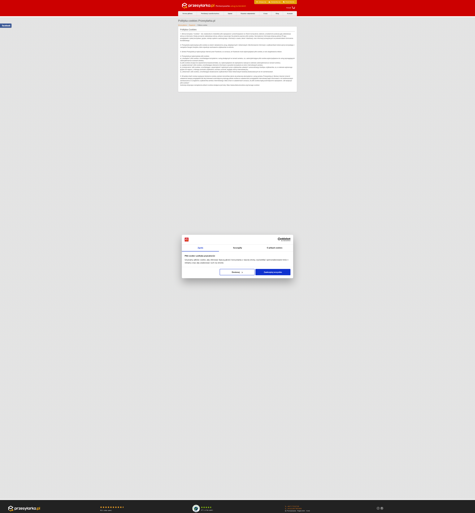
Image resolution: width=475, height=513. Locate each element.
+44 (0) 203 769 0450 (294, 508)
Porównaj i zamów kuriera (210, 13)
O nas (265, 13)
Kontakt (290, 13)
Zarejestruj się (276, 2)
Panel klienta (289, 2)
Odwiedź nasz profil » (5, 26)
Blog (277, 13)
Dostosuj (236, 272)
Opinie (230, 13)
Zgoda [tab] (200, 248)
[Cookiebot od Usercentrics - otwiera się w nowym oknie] (279, 239)
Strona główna (187, 13)
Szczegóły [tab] (237, 248)
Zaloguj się (262, 2)
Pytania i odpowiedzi (248, 13)
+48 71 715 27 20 (293, 506)
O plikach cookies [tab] (274, 248)
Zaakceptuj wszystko (273, 272)
